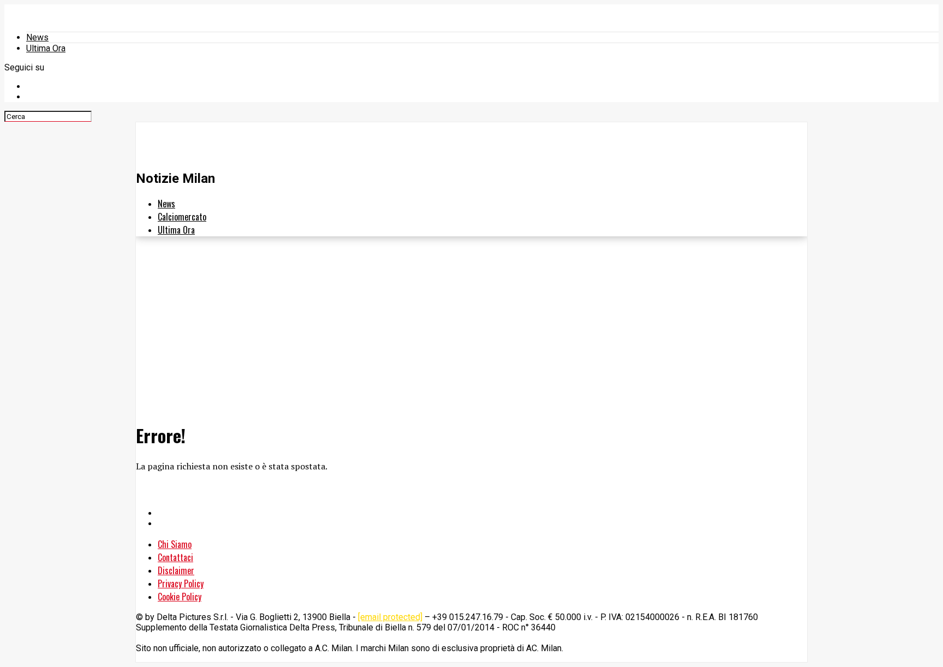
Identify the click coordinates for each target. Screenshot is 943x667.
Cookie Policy (179, 596)
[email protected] (390, 617)
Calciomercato (182, 216)
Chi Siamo (175, 544)
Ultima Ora (45, 48)
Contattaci (175, 557)
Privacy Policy (181, 583)
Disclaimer (176, 570)
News (37, 37)
